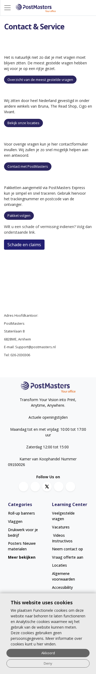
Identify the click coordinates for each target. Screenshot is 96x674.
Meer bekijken (21, 557)
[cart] (91, 7)
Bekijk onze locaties (23, 122)
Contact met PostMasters (27, 166)
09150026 (16, 465)
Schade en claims (24, 245)
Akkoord (48, 653)
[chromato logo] (48, 387)
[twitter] (47, 486)
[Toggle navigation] (7, 8)
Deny (48, 663)
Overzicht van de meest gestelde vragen (40, 79)
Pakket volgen (18, 215)
